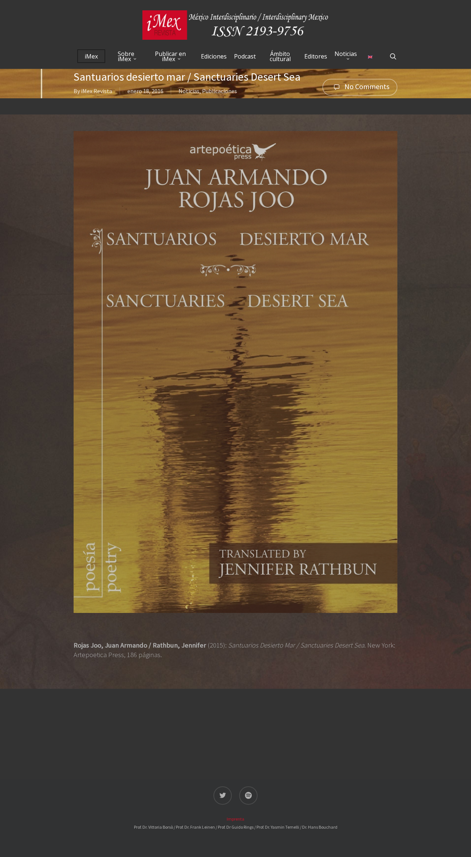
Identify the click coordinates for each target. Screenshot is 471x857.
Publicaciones (219, 91)
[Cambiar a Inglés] (370, 56)
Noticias (188, 91)
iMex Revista (96, 91)
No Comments (366, 86)
